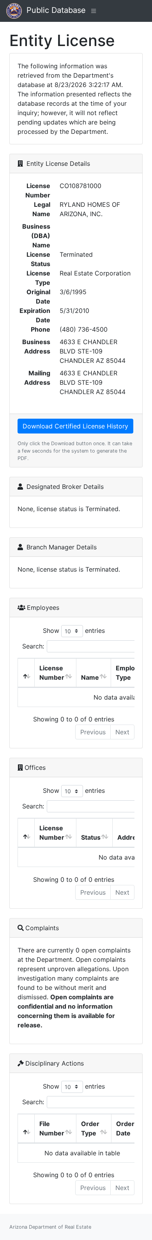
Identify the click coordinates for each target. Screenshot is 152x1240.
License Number (51, 672)
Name (90, 677)
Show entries (74, 630)
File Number (51, 1128)
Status (91, 837)
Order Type (90, 1128)
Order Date (125, 1128)
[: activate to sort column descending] (26, 673)
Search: (33, 646)
